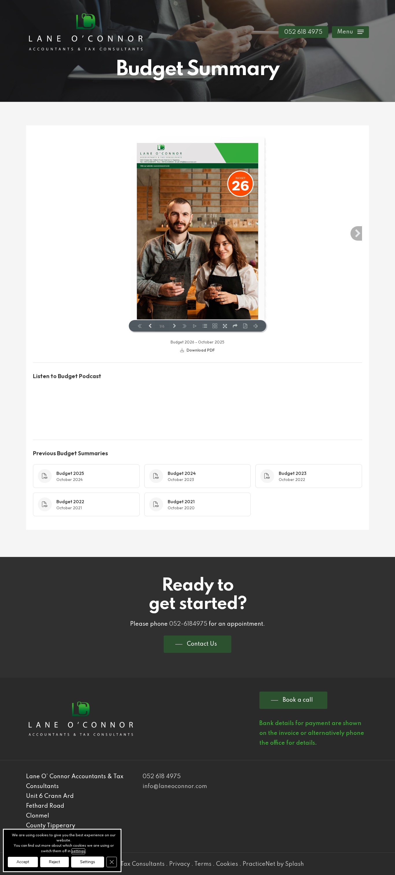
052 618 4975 (162, 777)
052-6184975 (188, 624)
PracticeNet (259, 864)
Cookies (227, 864)
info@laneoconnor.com (175, 786)
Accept (22, 862)
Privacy (179, 864)
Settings (87, 862)
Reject (54, 862)
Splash (294, 864)
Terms (202, 864)
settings (78, 851)
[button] (350, 32)
